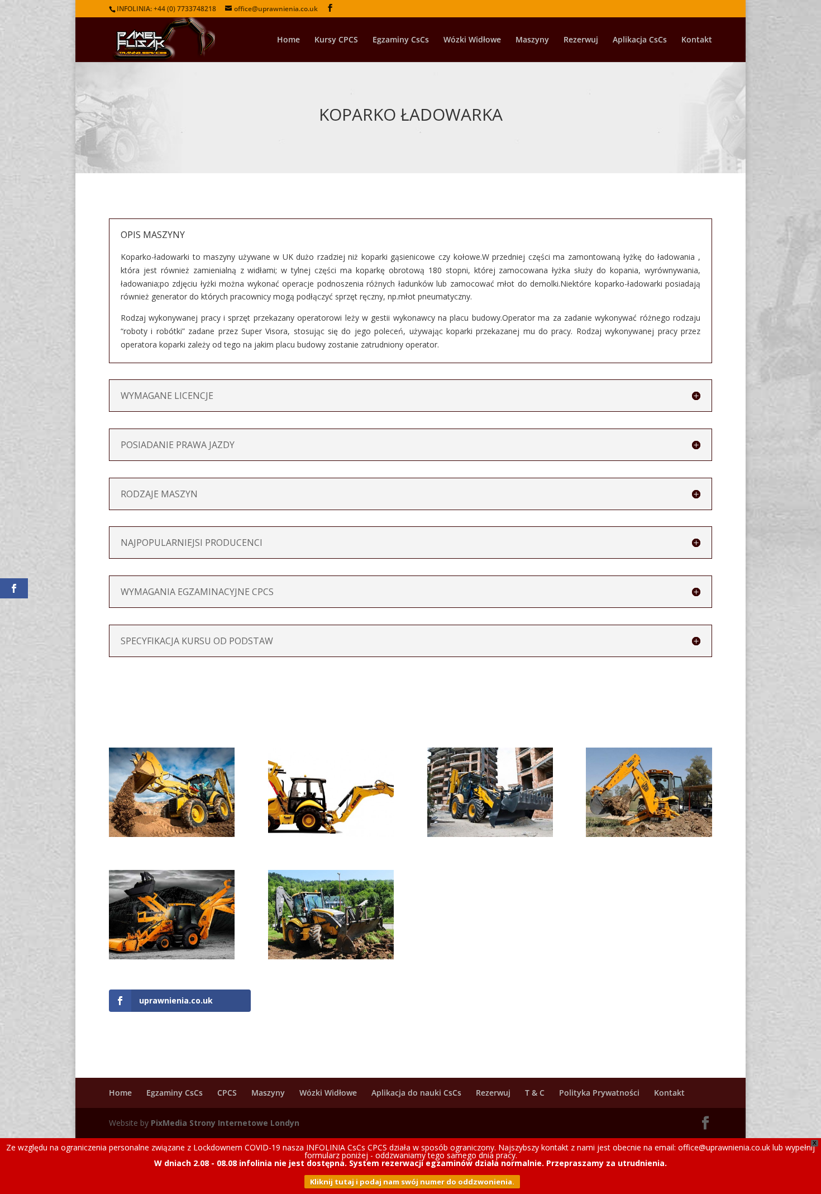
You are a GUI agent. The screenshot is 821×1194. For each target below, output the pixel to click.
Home (288, 40)
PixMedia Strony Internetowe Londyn (225, 1122)
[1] (331, 959)
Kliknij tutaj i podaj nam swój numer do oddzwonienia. (412, 1182)
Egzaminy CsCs (401, 40)
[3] (649, 836)
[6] (172, 836)
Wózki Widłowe (472, 40)
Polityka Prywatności (599, 1092)
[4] (490, 836)
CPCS (227, 1092)
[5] (331, 836)
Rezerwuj (581, 40)
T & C (535, 1092)
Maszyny (532, 40)
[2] (172, 959)
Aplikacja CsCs (640, 40)
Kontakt (696, 40)
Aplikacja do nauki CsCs (416, 1092)
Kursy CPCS (336, 40)
